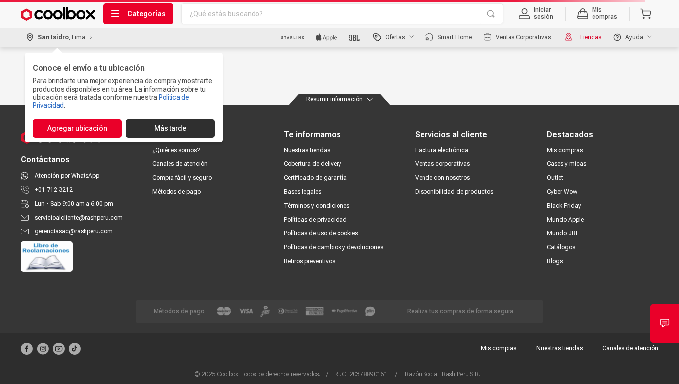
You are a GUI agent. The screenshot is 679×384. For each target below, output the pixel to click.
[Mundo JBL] (355, 37)
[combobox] (342, 13)
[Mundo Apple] (326, 37)
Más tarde (170, 128)
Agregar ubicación (77, 128)
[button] (536, 14)
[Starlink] (292, 37)
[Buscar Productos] (491, 14)
